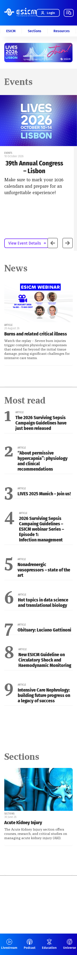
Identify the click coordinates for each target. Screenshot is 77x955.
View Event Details (24, 243)
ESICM (11, 31)
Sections (34, 31)
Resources (61, 31)
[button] (67, 243)
